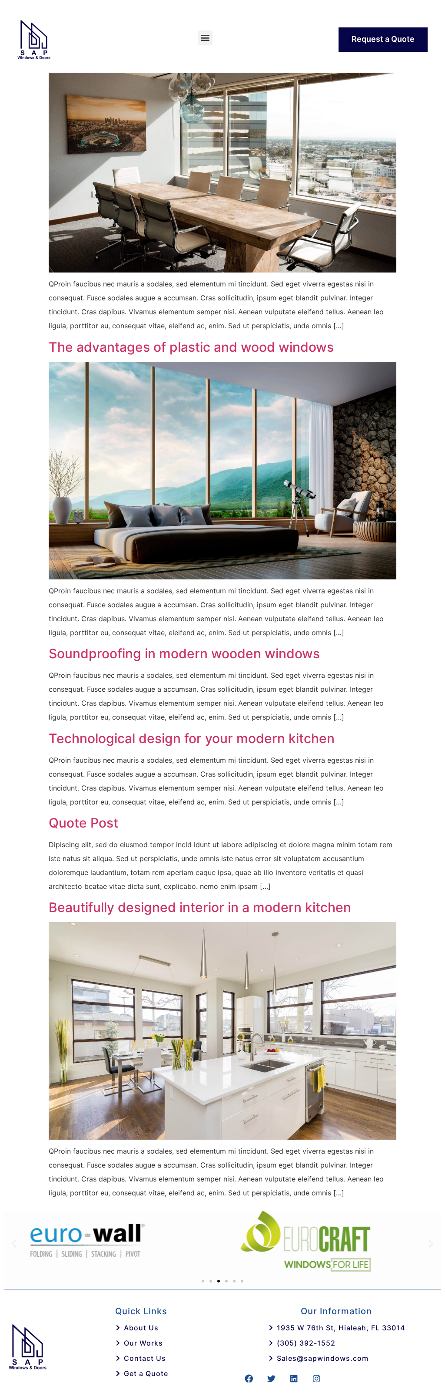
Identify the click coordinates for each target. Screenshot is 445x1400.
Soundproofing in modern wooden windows (184, 653)
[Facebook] (248, 1378)
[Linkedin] (294, 1378)
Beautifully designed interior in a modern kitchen (200, 907)
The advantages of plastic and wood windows (191, 347)
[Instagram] (316, 1378)
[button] (205, 37)
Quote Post (83, 823)
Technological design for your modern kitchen (192, 738)
